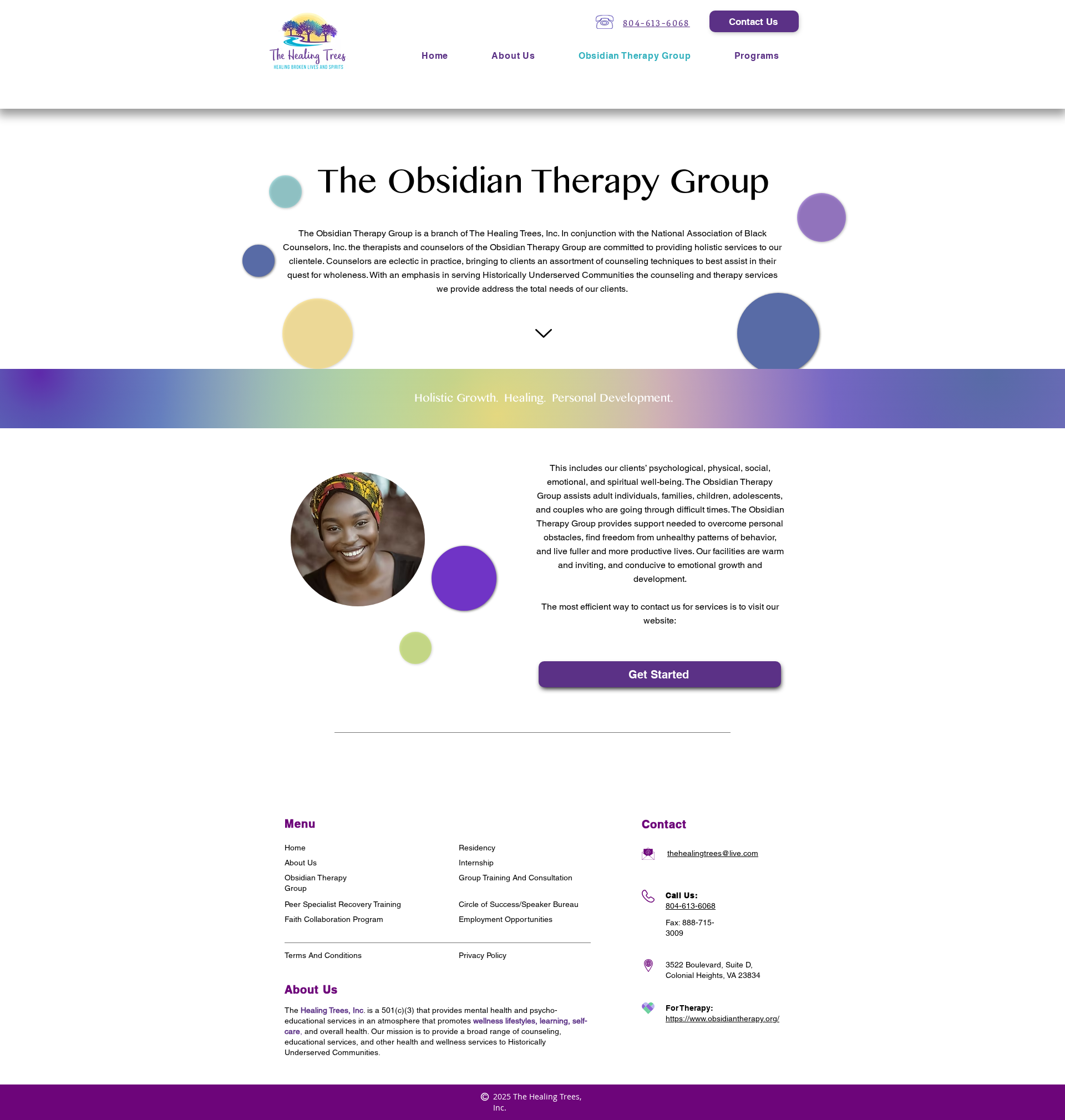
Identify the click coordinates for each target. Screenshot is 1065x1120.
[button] (757, 56)
